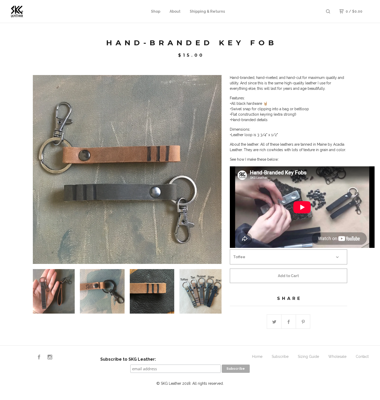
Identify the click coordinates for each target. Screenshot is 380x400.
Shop (155, 11)
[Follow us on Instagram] (49, 358)
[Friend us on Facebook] (39, 358)
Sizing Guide (308, 356)
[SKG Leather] (35, 11)
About (175, 11)
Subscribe (280, 356)
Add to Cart (288, 276)
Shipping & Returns (207, 11)
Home (257, 356)
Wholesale (337, 356)
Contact (362, 356)
